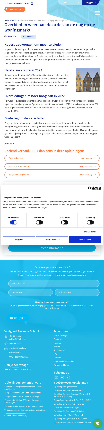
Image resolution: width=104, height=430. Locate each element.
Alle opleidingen (61, 335)
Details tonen (90, 232)
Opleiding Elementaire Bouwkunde (69, 404)
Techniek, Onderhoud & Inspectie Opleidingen (24, 406)
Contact (57, 357)
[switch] (39, 222)
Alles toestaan (85, 240)
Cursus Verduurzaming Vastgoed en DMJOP (72, 422)
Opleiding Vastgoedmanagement (68, 390)
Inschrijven (17, 318)
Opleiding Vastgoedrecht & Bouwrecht (70, 418)
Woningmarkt (28, 37)
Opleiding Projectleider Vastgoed (68, 415)
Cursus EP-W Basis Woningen (66, 407)
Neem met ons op (17, 369)
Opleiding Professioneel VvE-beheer (69, 411)
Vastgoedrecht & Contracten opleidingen (22, 396)
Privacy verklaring (61, 365)
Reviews (57, 343)
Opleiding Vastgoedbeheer (65, 386)
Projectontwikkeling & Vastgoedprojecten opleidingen (22, 401)
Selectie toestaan (52, 240)
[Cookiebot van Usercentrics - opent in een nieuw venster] (90, 188)
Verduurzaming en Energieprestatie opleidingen (25, 410)
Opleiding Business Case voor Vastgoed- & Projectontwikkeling (72, 395)
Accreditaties (59, 350)
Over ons (58, 339)
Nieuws (14, 20)
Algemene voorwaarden (64, 361)
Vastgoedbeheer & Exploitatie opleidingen (22, 392)
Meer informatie (52, 248)
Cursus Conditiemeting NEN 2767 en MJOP (72, 400)
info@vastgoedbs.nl (17, 348)
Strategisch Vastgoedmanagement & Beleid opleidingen (23, 387)
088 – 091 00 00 (15, 343)
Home (6, 20)
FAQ (55, 354)
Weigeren (19, 240)
